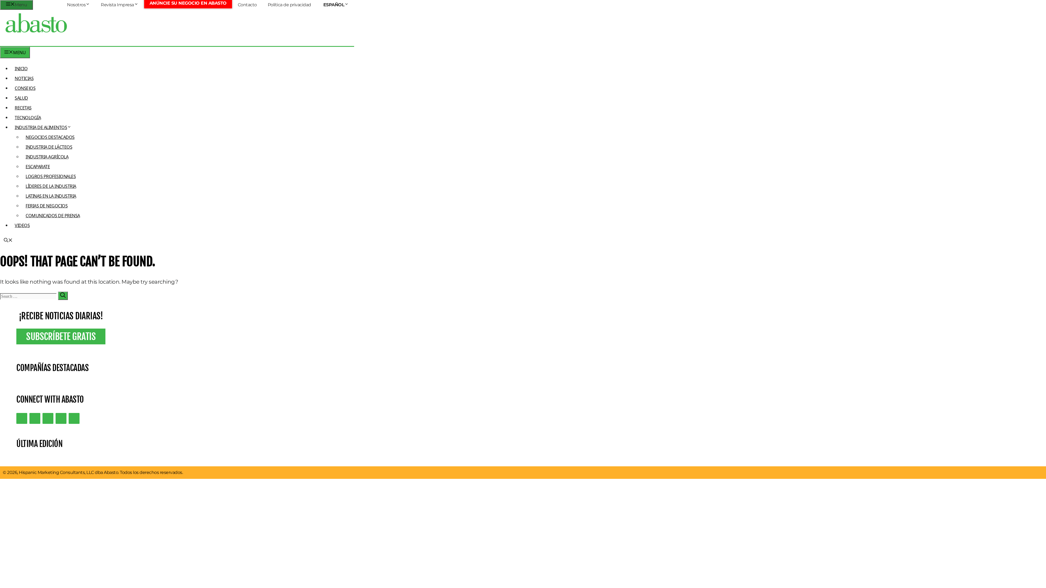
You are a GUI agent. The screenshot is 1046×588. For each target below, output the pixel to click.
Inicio (21, 69)
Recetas (23, 108)
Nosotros (76, 4)
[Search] (63, 296)
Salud (21, 98)
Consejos (25, 88)
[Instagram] (47, 418)
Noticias (24, 78)
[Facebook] (74, 418)
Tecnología (28, 118)
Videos (22, 225)
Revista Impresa (117, 4)
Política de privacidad (289, 4)
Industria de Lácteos (49, 147)
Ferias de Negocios (47, 206)
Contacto (247, 4)
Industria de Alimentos (41, 127)
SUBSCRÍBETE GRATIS (61, 336)
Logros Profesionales (51, 176)
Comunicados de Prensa (53, 216)
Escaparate (38, 167)
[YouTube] (61, 418)
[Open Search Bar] (8, 241)
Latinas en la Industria (51, 196)
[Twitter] (21, 418)
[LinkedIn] (34, 418)
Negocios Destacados (50, 137)
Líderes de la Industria (51, 186)
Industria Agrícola (47, 157)
